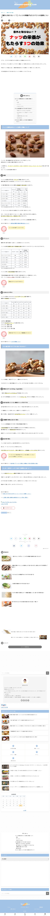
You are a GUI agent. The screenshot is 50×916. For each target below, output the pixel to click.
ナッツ (10, 512)
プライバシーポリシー (25, 907)
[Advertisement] (25, 82)
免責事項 (41, 907)
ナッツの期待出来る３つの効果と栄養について (24, 99)
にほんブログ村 (4, 504)
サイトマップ (37, 909)
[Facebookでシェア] (15, 56)
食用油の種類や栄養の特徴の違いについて (20, 223)
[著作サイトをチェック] (14, 545)
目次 (24, 95)
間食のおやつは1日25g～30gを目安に (24, 110)
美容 (18, 102)
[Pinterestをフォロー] (36, 545)
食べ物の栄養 (4, 512)
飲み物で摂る (19, 118)
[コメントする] (38, 56)
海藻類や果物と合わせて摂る (22, 115)
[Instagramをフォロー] (28, 545)
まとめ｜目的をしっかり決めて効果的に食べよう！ (24, 120)
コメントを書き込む (25, 646)
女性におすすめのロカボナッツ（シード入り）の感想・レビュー (17, 493)
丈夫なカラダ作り (20, 106)
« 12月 (24, 810)
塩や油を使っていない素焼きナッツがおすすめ (24, 113)
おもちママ (25, 685)
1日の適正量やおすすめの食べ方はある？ (24, 108)
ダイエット (19, 104)
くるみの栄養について (15, 341)
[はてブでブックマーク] (20, 56)
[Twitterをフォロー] (21, 545)
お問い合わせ (13, 909)
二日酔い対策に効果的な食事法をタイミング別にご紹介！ (15, 497)
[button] (34, 56)
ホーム (9, 907)
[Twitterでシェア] (11, 56)
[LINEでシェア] (25, 56)
